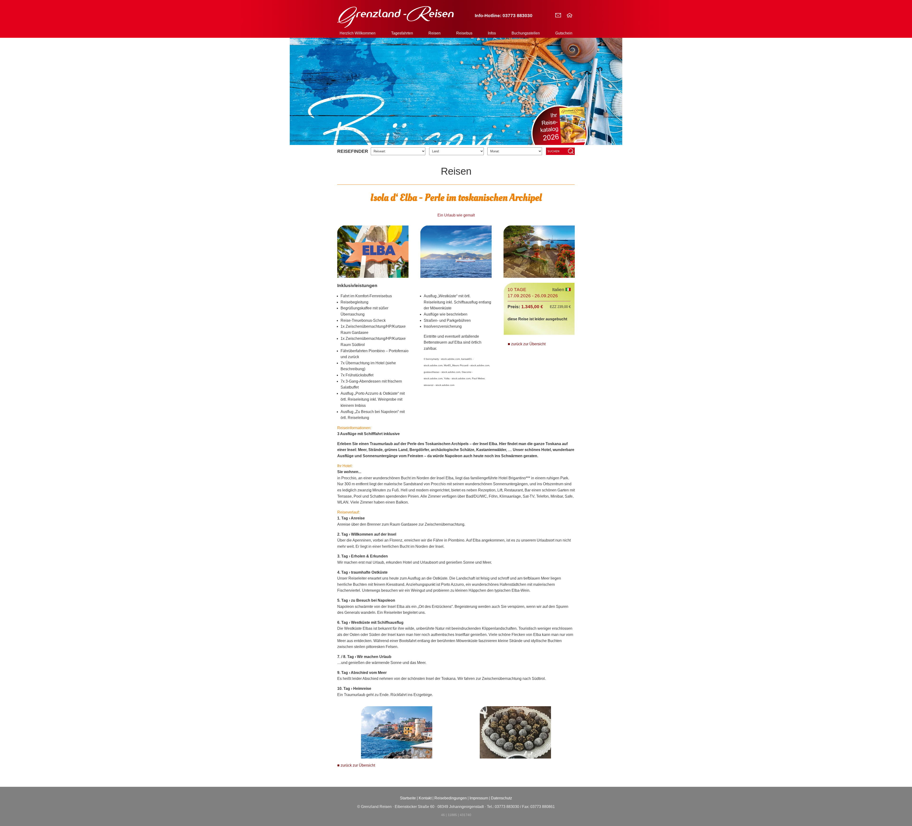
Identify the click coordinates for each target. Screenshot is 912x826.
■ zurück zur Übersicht (527, 344)
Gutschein (563, 33)
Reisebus (464, 33)
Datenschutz (501, 798)
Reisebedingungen (450, 798)
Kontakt (425, 798)
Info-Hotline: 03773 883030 (503, 15)
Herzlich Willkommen (357, 33)
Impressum (479, 798)
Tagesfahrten (402, 33)
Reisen (434, 33)
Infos (492, 33)
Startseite (408, 798)
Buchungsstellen (526, 33)
